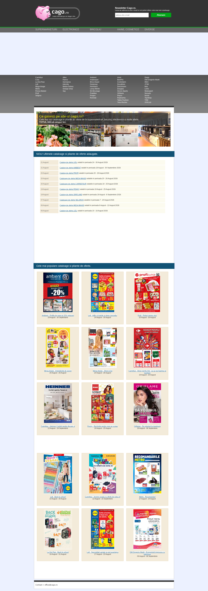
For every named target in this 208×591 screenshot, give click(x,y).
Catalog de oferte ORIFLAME (71, 195)
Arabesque (94, 80)
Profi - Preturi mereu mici (147, 315)
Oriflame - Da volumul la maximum (147, 426)
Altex (65, 77)
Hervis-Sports (122, 91)
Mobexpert (149, 91)
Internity (66, 84)
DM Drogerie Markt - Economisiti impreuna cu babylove (147, 553)
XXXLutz (148, 102)
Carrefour (39, 77)
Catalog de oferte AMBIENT (70, 168)
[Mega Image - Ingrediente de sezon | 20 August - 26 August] (58, 367)
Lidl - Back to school (58, 497)
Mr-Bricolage (95, 91)
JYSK (147, 84)
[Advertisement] (104, 54)
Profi (37, 93)
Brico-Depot (94, 82)
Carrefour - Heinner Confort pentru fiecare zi (58, 426)
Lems (147, 89)
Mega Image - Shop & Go (102, 371)
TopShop (148, 98)
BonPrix (120, 80)
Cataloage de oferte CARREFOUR (73, 184)
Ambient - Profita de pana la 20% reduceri (58, 315)
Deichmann (121, 86)
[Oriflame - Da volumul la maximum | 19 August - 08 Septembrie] (147, 422)
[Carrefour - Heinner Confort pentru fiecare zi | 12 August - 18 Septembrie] (58, 422)
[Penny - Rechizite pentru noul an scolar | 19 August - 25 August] (102, 422)
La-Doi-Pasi (40, 82)
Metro (37, 89)
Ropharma (121, 98)
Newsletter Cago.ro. (142, 9)
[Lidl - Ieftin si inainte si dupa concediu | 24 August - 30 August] (102, 312)
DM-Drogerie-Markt (152, 80)
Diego (147, 77)
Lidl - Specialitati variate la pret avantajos (102, 552)
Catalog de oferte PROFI (69, 173)
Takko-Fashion (123, 100)
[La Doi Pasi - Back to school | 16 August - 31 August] (58, 548)
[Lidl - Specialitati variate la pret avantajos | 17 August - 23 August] (102, 548)
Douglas (120, 89)
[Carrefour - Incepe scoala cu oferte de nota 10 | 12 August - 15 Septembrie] (102, 493)
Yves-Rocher (122, 102)
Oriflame (120, 93)
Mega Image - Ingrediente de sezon (58, 371)
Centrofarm (121, 82)
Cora (37, 80)
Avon (119, 77)
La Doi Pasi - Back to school (58, 552)
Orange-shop (68, 89)
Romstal (93, 98)
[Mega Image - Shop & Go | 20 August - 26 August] (103, 367)
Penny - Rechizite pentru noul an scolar (102, 426)
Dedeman (94, 84)
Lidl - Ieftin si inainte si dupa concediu (102, 315)
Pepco (119, 96)
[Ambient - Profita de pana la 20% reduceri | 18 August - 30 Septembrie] (57, 312)
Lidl (36, 84)
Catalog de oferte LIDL (68, 162)
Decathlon (121, 84)
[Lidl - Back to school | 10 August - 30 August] (58, 493)
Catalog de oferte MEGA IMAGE (72, 205)
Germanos (67, 82)
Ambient (93, 77)
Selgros (38, 96)
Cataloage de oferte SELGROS (72, 200)
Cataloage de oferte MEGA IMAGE (73, 179)
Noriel (147, 96)
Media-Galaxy (68, 86)
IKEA (146, 82)
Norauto (148, 93)
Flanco (65, 80)
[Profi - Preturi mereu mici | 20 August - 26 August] (147, 312)
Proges (93, 96)
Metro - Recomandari (147, 497)
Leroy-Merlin (95, 89)
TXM (146, 100)
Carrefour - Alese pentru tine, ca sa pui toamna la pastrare (147, 372)
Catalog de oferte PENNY (69, 189)
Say (64, 91)
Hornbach (94, 86)
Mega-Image (40, 86)
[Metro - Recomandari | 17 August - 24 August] (147, 493)
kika (146, 86)
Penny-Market (40, 91)
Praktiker (93, 93)
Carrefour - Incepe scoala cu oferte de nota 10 (102, 497)
